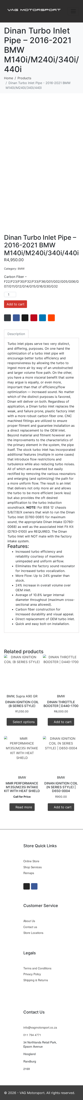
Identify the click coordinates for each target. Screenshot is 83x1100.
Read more (24, 807)
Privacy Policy (32, 974)
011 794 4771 (32, 1035)
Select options (24, 722)
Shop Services (32, 867)
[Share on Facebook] (16, 317)
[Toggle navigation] (73, 11)
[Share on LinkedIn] (42, 317)
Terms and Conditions (37, 968)
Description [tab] (16, 334)
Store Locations (33, 933)
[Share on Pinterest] (33, 317)
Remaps (28, 873)
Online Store (31, 861)
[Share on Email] (7, 317)
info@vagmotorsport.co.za (40, 1027)
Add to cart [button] (63, 722)
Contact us (30, 927)
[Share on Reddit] (51, 317)
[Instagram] (26, 886)
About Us (29, 921)
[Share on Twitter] (25, 317)
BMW (21, 268)
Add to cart (15, 304)
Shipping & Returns (35, 980)
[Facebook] (34, 886)
